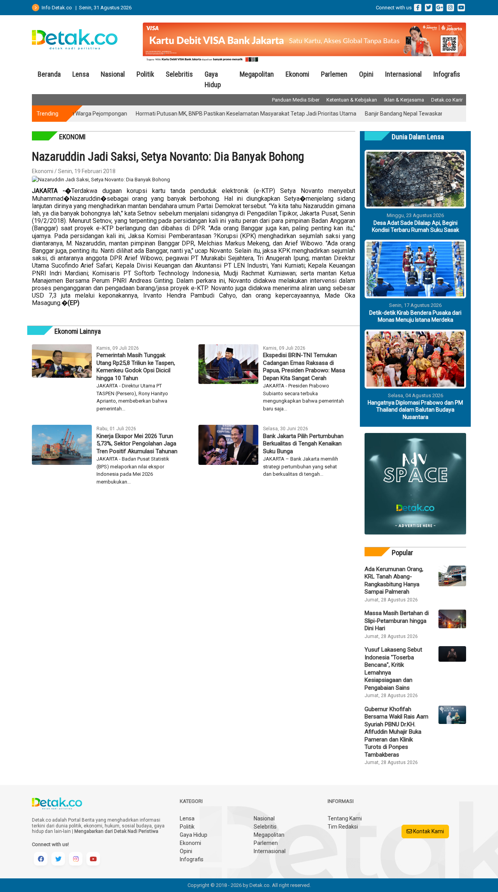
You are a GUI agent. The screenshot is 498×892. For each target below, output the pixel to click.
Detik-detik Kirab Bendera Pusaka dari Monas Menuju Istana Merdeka (415, 316)
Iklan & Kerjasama (404, 100)
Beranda (49, 74)
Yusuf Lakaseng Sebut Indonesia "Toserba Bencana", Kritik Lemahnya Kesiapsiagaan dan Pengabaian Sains (393, 668)
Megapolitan (257, 74)
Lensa (80, 74)
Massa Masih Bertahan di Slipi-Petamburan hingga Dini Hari (397, 621)
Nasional (113, 74)
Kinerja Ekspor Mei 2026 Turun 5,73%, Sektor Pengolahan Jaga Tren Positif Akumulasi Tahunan (136, 444)
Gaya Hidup (213, 79)
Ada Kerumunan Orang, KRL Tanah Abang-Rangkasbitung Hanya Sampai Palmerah (394, 581)
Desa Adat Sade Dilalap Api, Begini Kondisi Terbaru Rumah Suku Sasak (415, 226)
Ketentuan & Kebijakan (351, 100)
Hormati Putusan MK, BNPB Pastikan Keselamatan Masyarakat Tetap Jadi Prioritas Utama (227, 113)
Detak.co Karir (447, 100)
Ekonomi (297, 74)
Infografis (446, 74)
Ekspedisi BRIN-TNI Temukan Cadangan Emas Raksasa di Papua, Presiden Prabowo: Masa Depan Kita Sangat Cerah (304, 367)
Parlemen (334, 74)
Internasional (403, 74)
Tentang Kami (345, 818)
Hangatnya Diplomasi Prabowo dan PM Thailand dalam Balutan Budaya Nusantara (415, 410)
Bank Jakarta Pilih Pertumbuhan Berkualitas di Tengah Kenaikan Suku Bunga (303, 444)
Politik (145, 74)
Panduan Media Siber (295, 100)
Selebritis (179, 74)
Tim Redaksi (343, 827)
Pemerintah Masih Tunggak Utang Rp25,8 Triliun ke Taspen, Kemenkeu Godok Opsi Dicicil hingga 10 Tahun (135, 367)
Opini (366, 74)
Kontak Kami (428, 831)
